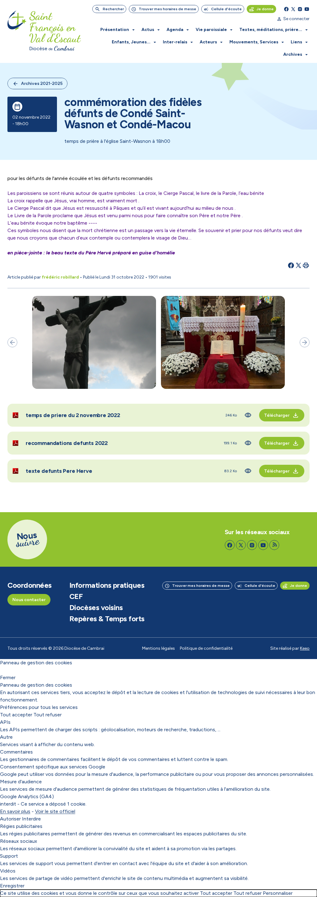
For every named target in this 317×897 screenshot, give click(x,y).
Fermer (7, 677)
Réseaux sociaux (18, 841)
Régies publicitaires (21, 826)
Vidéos (7, 871)
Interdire (31, 819)
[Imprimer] (306, 265)
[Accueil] (17, 32)
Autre (6, 737)
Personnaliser (278, 893)
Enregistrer (12, 886)
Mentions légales (158, 648)
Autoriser (10, 819)
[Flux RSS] (274, 545)
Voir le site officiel (55, 811)
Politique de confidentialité (206, 648)
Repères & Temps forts (107, 618)
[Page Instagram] (300, 9)
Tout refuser (47, 715)
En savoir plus (15, 811)
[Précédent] (12, 342)
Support (9, 856)
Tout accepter (16, 715)
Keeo (305, 648)
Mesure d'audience (21, 782)
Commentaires (16, 752)
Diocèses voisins (96, 607)
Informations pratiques (106, 585)
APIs (5, 722)
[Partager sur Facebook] (291, 265)
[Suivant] (305, 342)
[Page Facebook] (286, 9)
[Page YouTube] (307, 9)
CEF (76, 596)
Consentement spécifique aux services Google (52, 767)
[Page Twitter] (293, 9)
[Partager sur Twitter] (298, 265)
